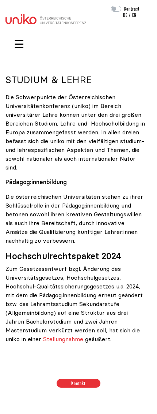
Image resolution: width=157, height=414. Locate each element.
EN (134, 15)
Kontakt (78, 383)
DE (125, 15)
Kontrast (131, 9)
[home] (45, 18)
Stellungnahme (63, 339)
